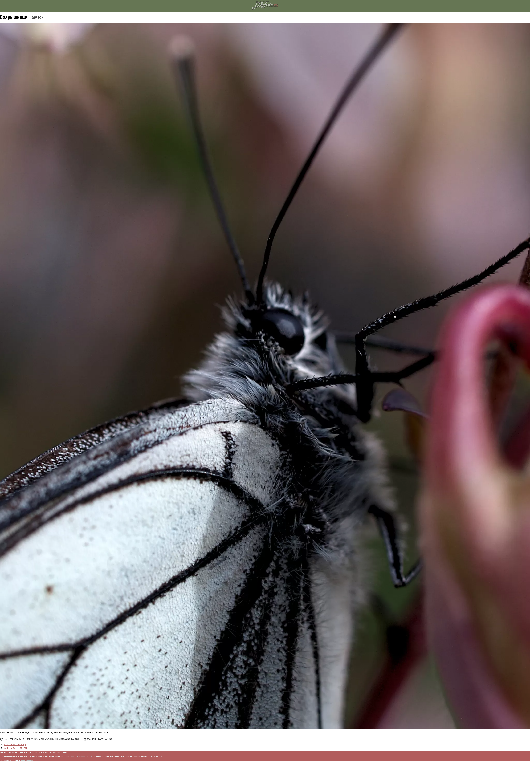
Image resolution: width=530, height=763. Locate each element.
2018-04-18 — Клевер (15, 744)
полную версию (27, 760)
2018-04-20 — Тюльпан (16, 748)
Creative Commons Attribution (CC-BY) (78, 756)
